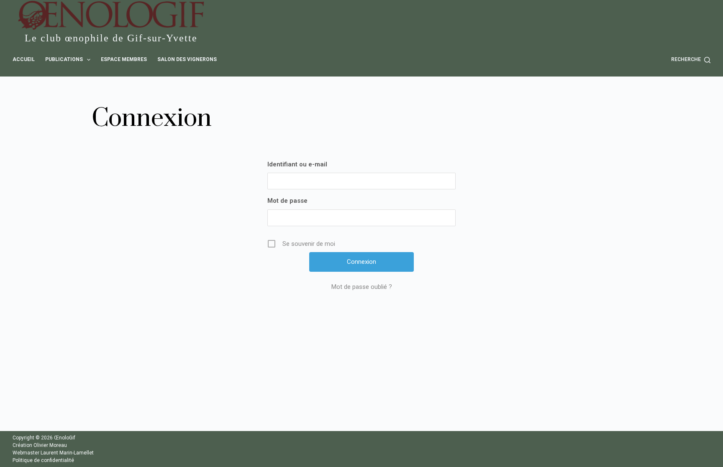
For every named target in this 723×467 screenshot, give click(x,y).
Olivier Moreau (50, 445)
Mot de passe (287, 200)
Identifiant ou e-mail (297, 164)
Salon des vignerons (187, 59)
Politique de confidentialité (43, 460)
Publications (64, 59)
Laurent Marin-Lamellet (67, 453)
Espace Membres (124, 59)
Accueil (24, 59)
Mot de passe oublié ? (361, 287)
